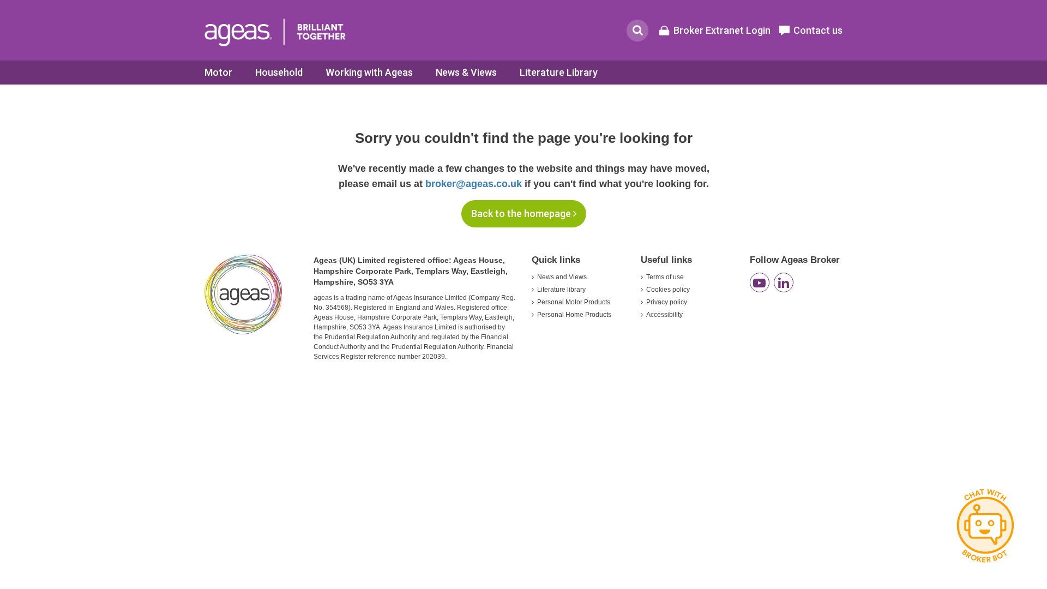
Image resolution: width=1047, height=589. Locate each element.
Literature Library (559, 72)
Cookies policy (668, 289)
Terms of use (665, 277)
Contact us (818, 30)
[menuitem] (218, 73)
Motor (218, 72)
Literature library (561, 289)
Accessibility (664, 314)
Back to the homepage (522, 213)
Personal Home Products (574, 314)
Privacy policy (666, 302)
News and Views (562, 277)
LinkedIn (783, 282)
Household (279, 72)
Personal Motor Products (573, 302)
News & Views (466, 72)
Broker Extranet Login (722, 30)
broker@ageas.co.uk (473, 183)
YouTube (759, 282)
